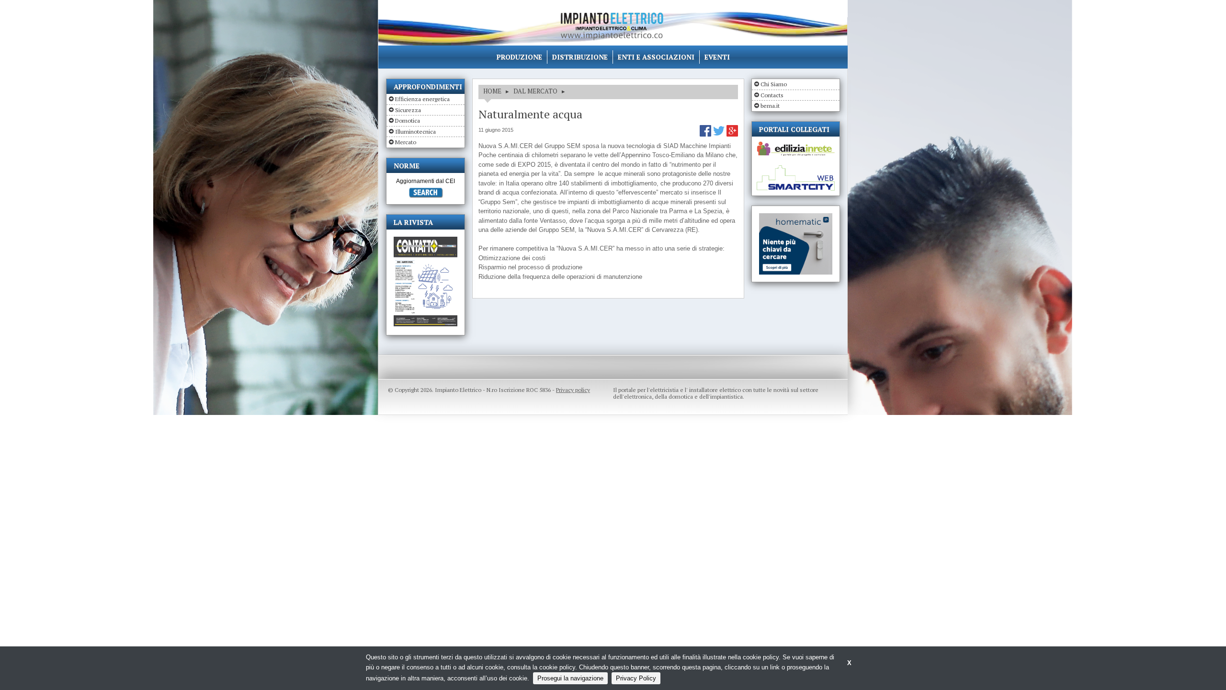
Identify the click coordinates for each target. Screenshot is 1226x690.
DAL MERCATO (535, 91)
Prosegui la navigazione (570, 678)
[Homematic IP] (795, 217)
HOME (492, 91)
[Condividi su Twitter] (720, 134)
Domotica (407, 120)
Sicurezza (408, 110)
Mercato (405, 142)
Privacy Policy (636, 678)
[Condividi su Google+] (732, 134)
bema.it (770, 105)
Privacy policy (573, 389)
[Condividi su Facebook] (706, 134)
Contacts (772, 95)
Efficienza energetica (422, 99)
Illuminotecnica (415, 131)
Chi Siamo (774, 84)
